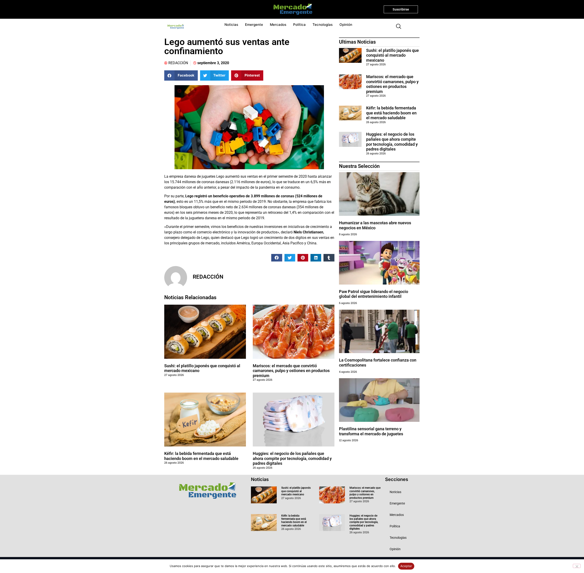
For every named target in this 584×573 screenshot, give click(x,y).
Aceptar (406, 566)
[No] (577, 566)
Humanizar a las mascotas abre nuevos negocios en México (375, 225)
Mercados (278, 24)
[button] (396, 26)
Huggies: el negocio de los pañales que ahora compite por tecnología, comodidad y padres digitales (292, 458)
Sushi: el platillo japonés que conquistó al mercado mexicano (392, 55)
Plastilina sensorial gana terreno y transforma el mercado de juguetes (371, 431)
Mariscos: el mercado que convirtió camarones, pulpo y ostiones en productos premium (291, 370)
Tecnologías (323, 24)
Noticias (231, 24)
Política (299, 24)
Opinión (345, 24)
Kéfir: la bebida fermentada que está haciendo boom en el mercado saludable (201, 456)
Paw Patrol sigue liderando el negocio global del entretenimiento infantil (373, 294)
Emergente (254, 24)
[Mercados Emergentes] (291, 9)
